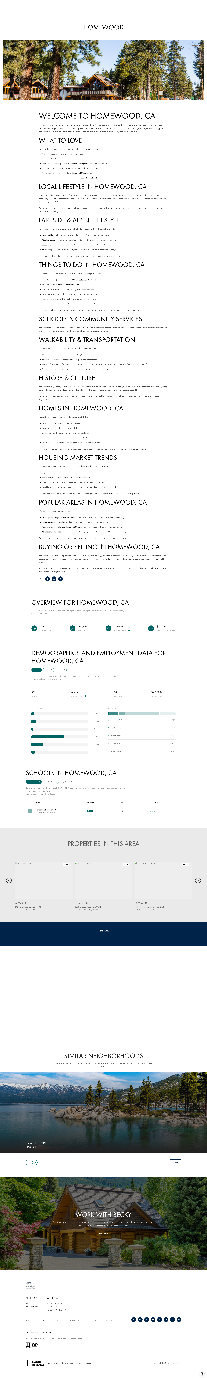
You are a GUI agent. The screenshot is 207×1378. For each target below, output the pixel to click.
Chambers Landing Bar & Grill (81, 164)
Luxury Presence (85, 1363)
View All (175, 1162)
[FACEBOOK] (133, 1319)
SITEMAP (109, 1320)
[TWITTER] (159, 1319)
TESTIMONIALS (75, 1320)
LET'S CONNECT (93, 1321)
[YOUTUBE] (153, 1319)
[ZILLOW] (172, 1319)
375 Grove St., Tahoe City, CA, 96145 (47, 812)
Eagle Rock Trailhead (89, 178)
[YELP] (166, 1319)
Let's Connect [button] (103, 1234)
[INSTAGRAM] (140, 1319)
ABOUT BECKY (43, 1320)
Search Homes (103, 931)
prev (28, 1162)
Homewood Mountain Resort (82, 173)
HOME (28, 1320)
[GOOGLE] (179, 1319)
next (35, 1162)
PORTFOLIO (59, 1320)
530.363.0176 (31, 1303)
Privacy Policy (176, 1363)
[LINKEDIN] (146, 1319)
